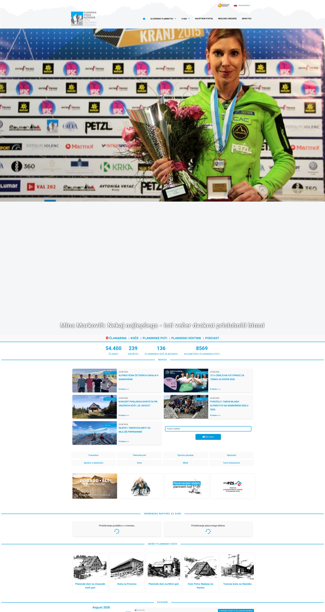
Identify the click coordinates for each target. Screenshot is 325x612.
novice (162, 360)
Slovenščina (243, 5)
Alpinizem (231, 455)
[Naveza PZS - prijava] (223, 5)
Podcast (212, 338)
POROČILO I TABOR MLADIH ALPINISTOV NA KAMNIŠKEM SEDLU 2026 (229, 405)
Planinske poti (155, 338)
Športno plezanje (185, 455)
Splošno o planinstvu (93, 463)
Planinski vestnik (186, 338)
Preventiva (93, 455)
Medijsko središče (227, 19)
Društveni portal (204, 19)
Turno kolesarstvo (231, 463)
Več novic (209, 437)
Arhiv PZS (246, 19)
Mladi (185, 463)
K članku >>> (124, 389)
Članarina (117, 338)
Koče (135, 338)
